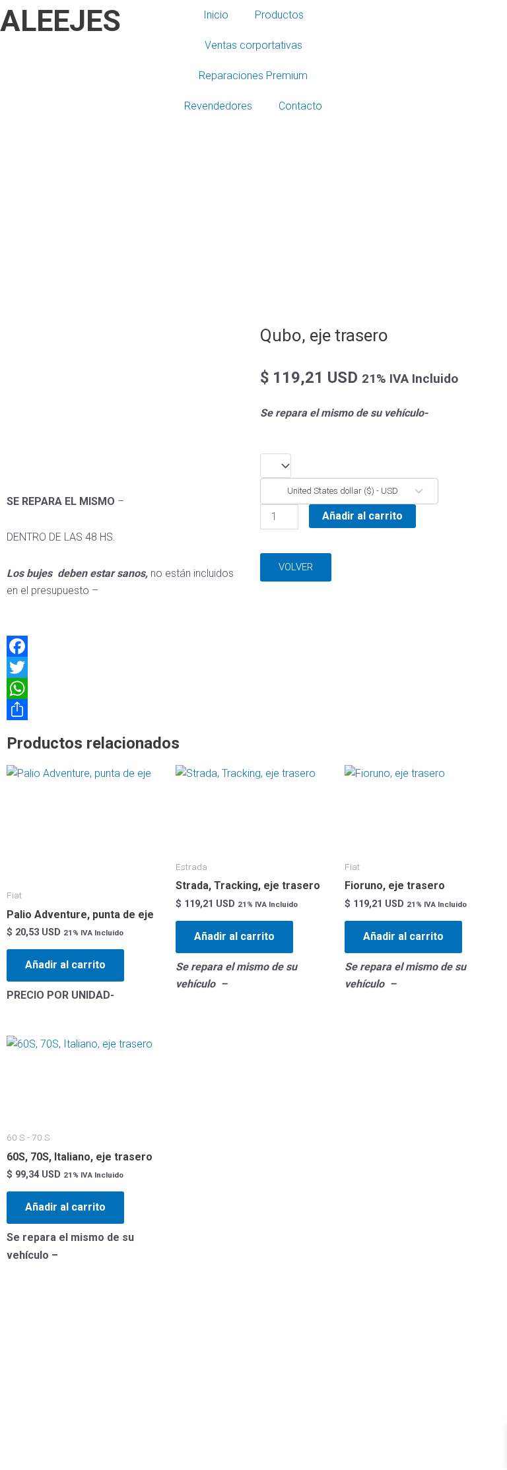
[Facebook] (127, 646)
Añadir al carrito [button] (65, 964)
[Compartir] (127, 709)
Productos (279, 15)
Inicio (215, 15)
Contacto (300, 106)
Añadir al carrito (362, 516)
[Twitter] (127, 667)
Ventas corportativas (253, 45)
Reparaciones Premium (253, 75)
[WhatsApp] (127, 688)
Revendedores (218, 106)
